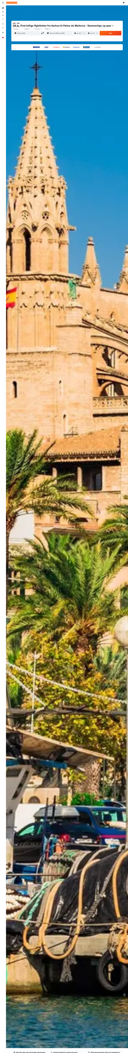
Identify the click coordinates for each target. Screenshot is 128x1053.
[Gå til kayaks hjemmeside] (11, 3)
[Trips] (3, 32)
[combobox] (17, 29)
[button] (3, 3)
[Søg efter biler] (3, 15)
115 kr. (16, 25)
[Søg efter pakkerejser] (3, 19)
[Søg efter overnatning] (3, 11)
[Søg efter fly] (3, 8)
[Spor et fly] (3, 27)
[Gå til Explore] (3, 24)
